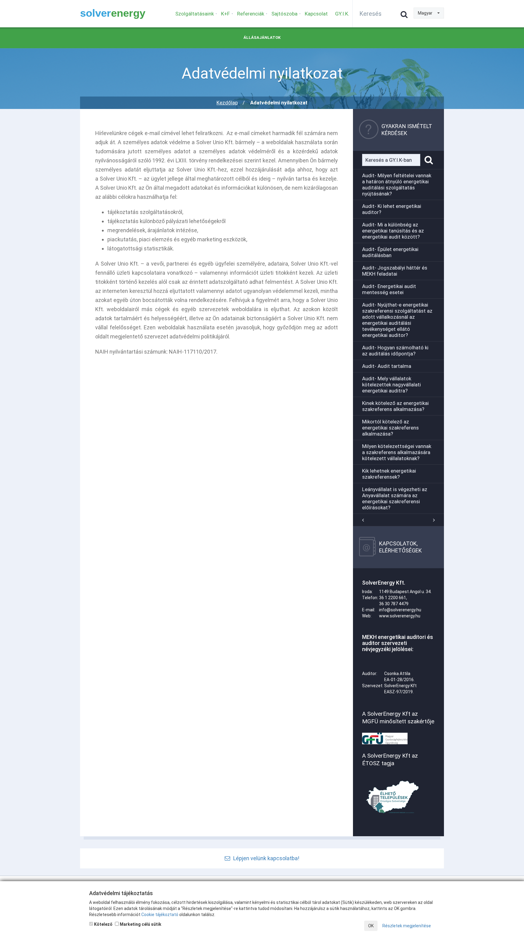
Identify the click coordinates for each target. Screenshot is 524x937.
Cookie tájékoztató (159, 914)
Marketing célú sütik (140, 924)
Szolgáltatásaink (194, 14)
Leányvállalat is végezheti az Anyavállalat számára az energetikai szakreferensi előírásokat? (394, 498)
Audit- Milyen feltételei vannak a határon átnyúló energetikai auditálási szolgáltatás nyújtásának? (396, 184)
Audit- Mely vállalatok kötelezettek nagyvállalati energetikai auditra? (391, 384)
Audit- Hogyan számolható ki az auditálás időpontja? (395, 351)
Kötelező (103, 924)
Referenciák (250, 14)
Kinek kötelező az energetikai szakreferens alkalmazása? (395, 406)
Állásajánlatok (262, 37)
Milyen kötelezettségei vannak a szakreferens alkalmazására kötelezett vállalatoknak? (396, 452)
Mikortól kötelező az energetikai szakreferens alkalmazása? (390, 428)
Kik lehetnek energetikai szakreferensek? (389, 474)
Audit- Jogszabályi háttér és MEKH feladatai (394, 271)
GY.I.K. (342, 14)
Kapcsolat (316, 14)
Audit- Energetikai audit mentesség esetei (389, 289)
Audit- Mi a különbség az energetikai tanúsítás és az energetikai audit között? (393, 231)
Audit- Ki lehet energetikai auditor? (391, 209)
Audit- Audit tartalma (386, 366)
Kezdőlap (227, 103)
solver (112, 13)
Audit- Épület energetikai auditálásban (390, 252)
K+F (225, 14)
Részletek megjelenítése (406, 925)
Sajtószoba (284, 14)
